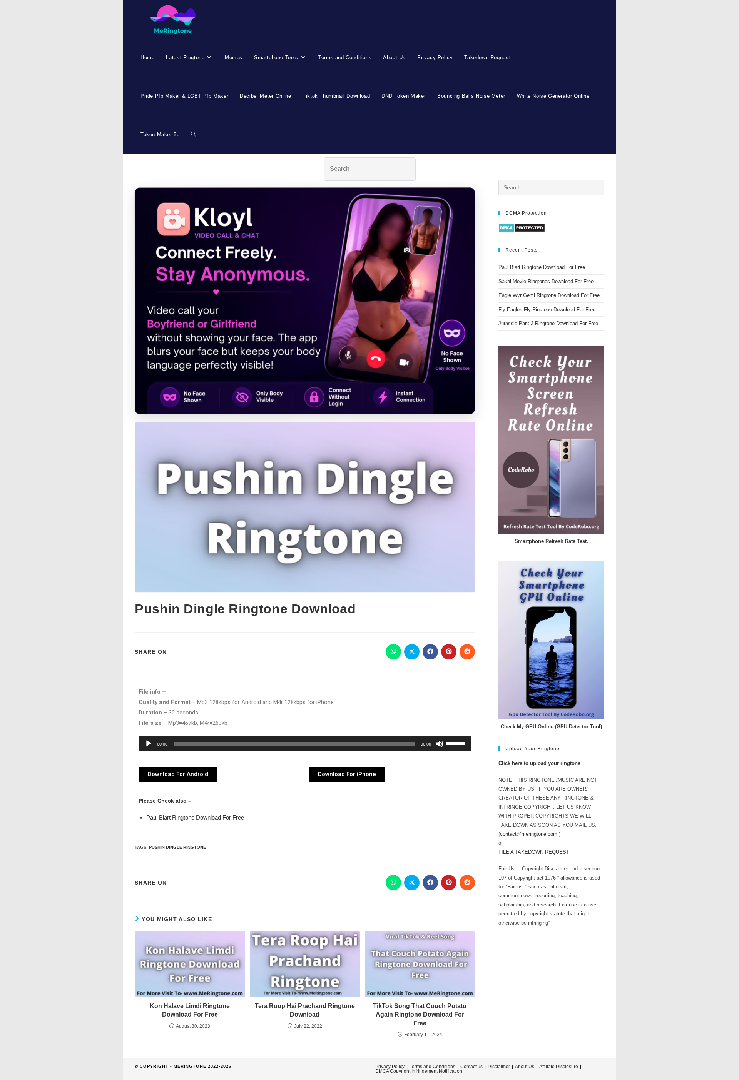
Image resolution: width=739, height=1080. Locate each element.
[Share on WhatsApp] (393, 651)
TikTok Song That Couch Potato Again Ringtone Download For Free (419, 1015)
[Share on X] (412, 651)
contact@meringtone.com (528, 834)
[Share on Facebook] (430, 651)
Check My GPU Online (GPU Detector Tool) (551, 726)
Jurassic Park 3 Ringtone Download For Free (548, 323)
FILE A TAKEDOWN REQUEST (533, 852)
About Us (524, 1066)
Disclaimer (499, 1066)
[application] (305, 743)
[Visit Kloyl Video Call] (305, 301)
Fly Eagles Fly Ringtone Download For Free (546, 309)
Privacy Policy (390, 1066)
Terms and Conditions (432, 1066)
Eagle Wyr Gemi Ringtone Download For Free (549, 295)
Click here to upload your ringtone (539, 763)
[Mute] (439, 744)
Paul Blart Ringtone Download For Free (195, 817)
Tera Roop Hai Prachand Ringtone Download (305, 1010)
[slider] (456, 743)
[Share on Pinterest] (448, 651)
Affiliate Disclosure (558, 1066)
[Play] (148, 744)
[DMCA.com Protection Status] (521, 227)
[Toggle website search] (193, 134)
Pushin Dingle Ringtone (177, 847)
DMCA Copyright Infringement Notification (418, 1071)
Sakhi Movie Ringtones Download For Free (546, 281)
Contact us (471, 1066)
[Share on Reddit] (467, 651)
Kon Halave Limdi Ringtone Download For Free (190, 1010)
